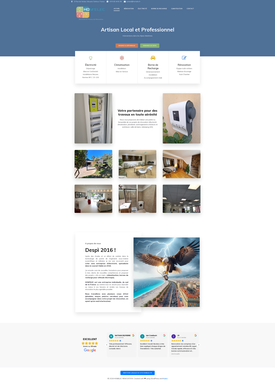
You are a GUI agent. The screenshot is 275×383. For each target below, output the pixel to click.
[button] (198, 344)
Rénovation (129, 9)
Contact (190, 9)
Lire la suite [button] (175, 354)
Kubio (165, 378)
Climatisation (176, 9)
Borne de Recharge (159, 9)
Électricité (142, 9)
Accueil (117, 9)
